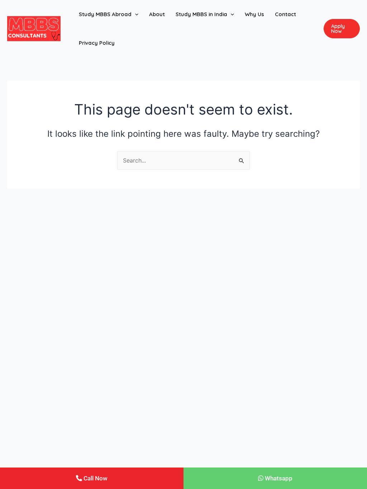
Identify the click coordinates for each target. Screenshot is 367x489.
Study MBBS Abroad (105, 14)
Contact (285, 14)
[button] (135, 14)
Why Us (254, 14)
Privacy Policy (97, 42)
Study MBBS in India (201, 14)
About (157, 14)
